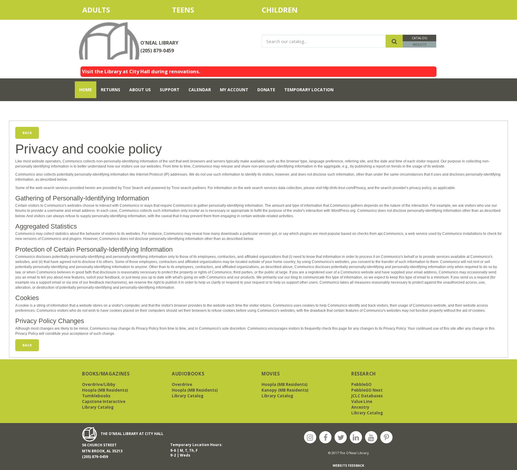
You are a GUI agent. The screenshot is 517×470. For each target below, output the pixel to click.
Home (85, 89)
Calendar (199, 89)
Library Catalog (98, 407)
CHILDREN (286, 10)
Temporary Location (309, 89)
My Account (234, 89)
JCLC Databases (367, 395)
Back (27, 132)
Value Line (361, 401)
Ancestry (360, 407)
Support (170, 89)
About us (140, 89)
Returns (110, 89)
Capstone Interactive (103, 401)
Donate (266, 89)
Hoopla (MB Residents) (105, 390)
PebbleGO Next (367, 390)
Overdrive (182, 384)
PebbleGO (361, 384)
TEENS (183, 10)
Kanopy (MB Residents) (284, 390)
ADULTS (107, 10)
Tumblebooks (96, 395)
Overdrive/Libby (98, 384)
